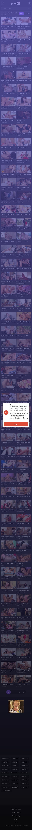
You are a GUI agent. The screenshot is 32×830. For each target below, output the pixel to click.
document (13, 420)
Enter (16, 424)
